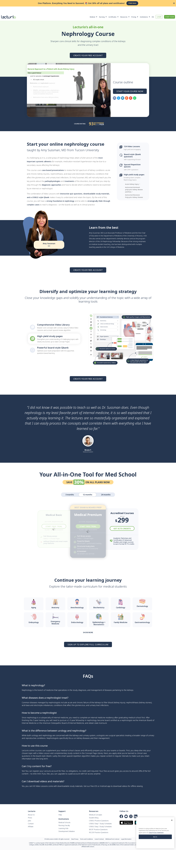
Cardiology (120, 607)
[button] (114, 98)
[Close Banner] (174, 3)
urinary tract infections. (99, 705)
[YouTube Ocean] (126, 816)
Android (103, 786)
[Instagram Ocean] (131, 816)
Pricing (133, 17)
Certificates (112, 17)
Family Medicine (120, 622)
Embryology (34, 622)
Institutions (144, 17)
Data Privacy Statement (156, 832)
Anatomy (55, 607)
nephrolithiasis (132, 702)
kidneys (130, 690)
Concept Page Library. (94, 753)
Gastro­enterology (142, 622)
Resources (123, 17)
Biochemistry (98, 607)
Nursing (102, 17)
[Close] (172, 820)
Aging (33, 607)
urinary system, (89, 735)
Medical (92, 17)
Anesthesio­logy (77, 607)
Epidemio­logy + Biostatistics (98, 623)
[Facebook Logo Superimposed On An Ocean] (121, 816)
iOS (95, 786)
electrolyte (38, 705)
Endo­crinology (77, 622)
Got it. (155, 837)
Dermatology (142, 606)
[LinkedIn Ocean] (135, 816)
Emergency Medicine (55, 622)
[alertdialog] (88, 3)
